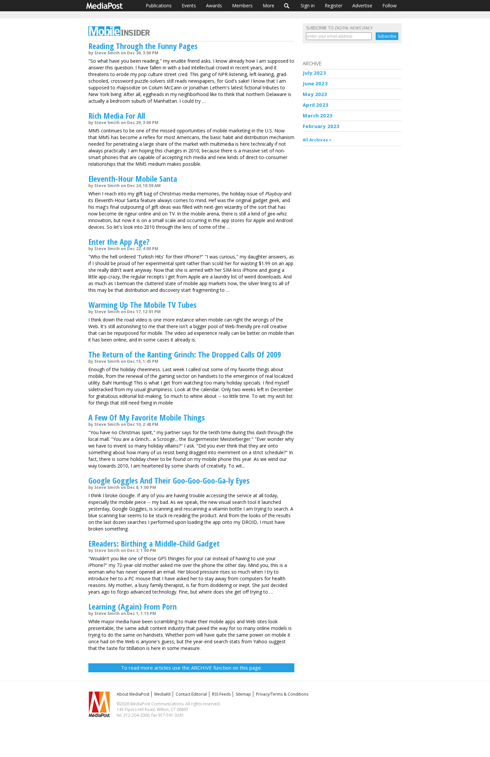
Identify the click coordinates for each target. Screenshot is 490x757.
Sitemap (243, 694)
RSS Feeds (221, 694)
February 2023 (321, 126)
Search (286, 5)
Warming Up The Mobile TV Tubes (142, 304)
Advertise (362, 5)
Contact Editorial (191, 694)
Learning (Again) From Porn (132, 606)
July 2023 (314, 72)
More (268, 5)
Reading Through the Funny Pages (143, 45)
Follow (389, 5)
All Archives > (317, 140)
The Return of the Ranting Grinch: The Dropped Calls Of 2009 (184, 354)
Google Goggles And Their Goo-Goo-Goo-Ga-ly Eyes (169, 480)
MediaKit (162, 694)
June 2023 (315, 83)
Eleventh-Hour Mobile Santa (132, 178)
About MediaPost (133, 694)
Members (242, 5)
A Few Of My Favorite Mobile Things (146, 417)
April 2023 (315, 104)
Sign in (308, 5)
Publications (159, 5)
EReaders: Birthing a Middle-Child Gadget (154, 543)
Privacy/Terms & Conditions (282, 694)
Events (189, 5)
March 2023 (317, 115)
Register (333, 5)
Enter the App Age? (119, 241)
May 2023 (315, 94)
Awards (214, 5)
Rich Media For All (116, 115)
